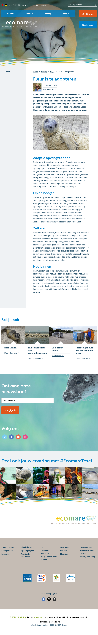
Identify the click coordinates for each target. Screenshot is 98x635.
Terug (7, 71)
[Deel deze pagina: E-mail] (54, 599)
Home (35, 72)
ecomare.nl (50, 617)
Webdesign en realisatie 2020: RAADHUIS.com (49, 625)
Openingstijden (27, 550)
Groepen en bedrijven (46, 551)
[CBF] (41, 578)
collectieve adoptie (70, 107)
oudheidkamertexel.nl (49, 621)
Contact (44, 5)
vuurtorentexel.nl (78, 617)
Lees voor (12, 5)
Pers (42, 547)
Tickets (89, 14)
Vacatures (64, 547)
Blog (52, 72)
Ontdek (29, 13)
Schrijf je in (10, 410)
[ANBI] (27, 578)
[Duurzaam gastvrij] (56, 578)
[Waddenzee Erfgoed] (71, 578)
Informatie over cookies (86, 551)
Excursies (25, 5)
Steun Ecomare (7, 547)
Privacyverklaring (87, 556)
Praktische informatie (25, 555)
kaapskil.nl (62, 617)
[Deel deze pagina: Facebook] (43, 599)
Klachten (64, 554)
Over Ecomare (86, 547)
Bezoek (10, 13)
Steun (66, 13)
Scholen (35, 5)
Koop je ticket (7, 550)
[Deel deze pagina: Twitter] (49, 599)
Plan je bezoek (27, 547)
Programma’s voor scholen (49, 557)
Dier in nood (87, 25)
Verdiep (47, 13)
